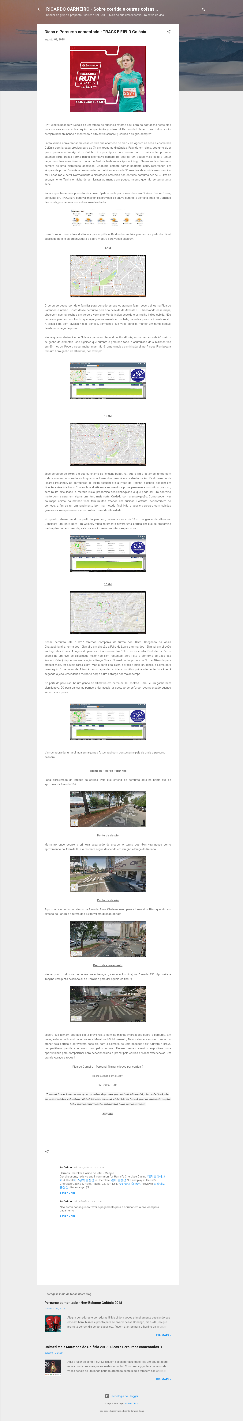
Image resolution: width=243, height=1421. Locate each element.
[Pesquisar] (203, 10)
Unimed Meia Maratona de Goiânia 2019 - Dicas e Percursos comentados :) (103, 1347)
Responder (68, 1193)
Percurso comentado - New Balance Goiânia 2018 (83, 1303)
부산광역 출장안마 (131, 1183)
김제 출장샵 (118, 1180)
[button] (168, 32)
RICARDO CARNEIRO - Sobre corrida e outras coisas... (102, 9)
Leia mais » (163, 1335)
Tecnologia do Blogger (124, 1396)
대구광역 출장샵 (83, 1180)
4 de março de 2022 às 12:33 (88, 1167)
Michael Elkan (131, 1403)
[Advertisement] (210, 47)
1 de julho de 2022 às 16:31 (87, 1201)
